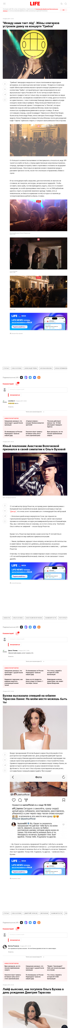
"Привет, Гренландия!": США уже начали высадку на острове (56, 968)
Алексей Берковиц (16, 583)
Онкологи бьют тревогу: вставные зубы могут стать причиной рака (34, 433)
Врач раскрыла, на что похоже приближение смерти (55, 433)
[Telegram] (30, 377)
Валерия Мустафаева (17, 333)
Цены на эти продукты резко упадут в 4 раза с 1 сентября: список (34, 681)
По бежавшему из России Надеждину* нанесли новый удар (13, 433)
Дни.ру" (13, 511)
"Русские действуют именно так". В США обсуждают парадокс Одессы (54, 424)
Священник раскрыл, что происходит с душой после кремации (14, 423)
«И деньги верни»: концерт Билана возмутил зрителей (35, 423)
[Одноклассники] (39, 377)
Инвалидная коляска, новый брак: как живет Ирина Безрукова (55, 681)
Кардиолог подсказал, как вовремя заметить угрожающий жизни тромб (14, 682)
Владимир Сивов (16, 878)
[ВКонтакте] (34, 377)
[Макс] (26, 377)
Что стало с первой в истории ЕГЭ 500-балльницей (54, 672)
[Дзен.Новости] (21, 377)
